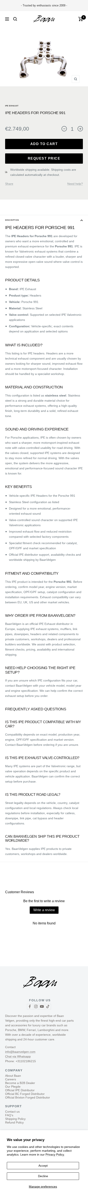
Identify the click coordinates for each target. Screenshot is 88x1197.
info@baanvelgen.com (20, 1051)
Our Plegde (13, 1086)
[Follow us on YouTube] (42, 1006)
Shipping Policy (15, 1119)
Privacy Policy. (55, 1154)
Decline (43, 1176)
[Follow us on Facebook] (30, 1006)
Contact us (12, 1111)
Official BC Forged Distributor (25, 1094)
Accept (43, 1165)
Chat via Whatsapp (18, 1056)
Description (12, 220)
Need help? (75, 183)
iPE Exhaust (12, 106)
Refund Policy (14, 1122)
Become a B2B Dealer (20, 1083)
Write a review (44, 910)
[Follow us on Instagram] (36, 1006)
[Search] (15, 19)
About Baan (13, 1075)
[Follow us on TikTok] (48, 1006)
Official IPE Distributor (20, 1090)
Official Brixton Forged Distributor (27, 1097)
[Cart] (80, 19)
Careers (10, 1079)
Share (9, 183)
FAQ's (9, 1115)
